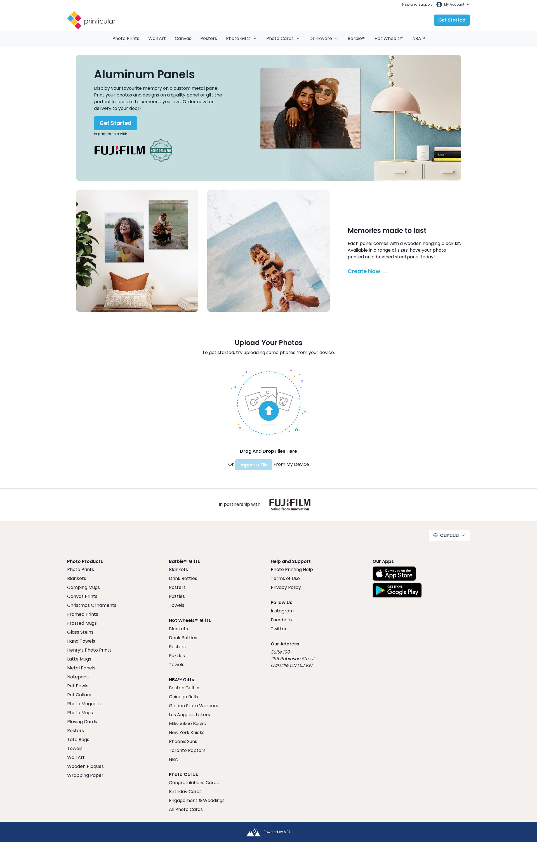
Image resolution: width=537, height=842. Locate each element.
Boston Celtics (185, 688)
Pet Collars (79, 695)
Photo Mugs (80, 712)
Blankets (76, 578)
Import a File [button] (253, 465)
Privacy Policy (286, 587)
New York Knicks (186, 732)
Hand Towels (81, 641)
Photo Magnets (84, 704)
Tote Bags (78, 739)
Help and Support (417, 4)
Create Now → (367, 271)
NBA (173, 759)
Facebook (282, 620)
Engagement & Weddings (197, 800)
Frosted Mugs (82, 623)
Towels (75, 748)
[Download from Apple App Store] (394, 573)
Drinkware (320, 38)
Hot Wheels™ (389, 38)
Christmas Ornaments (91, 605)
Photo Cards (280, 38)
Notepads (78, 677)
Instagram (282, 611)
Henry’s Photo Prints (89, 650)
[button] (268, 402)
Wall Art (157, 38)
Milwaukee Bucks (187, 723)
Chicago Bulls (183, 697)
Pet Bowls (77, 686)
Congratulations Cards (194, 782)
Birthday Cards (185, 791)
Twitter (279, 629)
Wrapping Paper (85, 775)
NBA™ (418, 38)
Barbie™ (357, 38)
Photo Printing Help (292, 569)
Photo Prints (125, 38)
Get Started (451, 20)
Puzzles (177, 596)
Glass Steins (80, 632)
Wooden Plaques (85, 766)
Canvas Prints (82, 596)
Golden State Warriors (193, 705)
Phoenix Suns (183, 741)
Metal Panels (81, 668)
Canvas (183, 38)
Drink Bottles (183, 578)
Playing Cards (82, 721)
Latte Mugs (79, 659)
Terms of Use (285, 578)
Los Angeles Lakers (189, 714)
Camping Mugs (83, 587)
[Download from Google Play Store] (397, 590)
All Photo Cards (186, 809)
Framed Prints (82, 614)
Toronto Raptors (187, 750)
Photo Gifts (238, 38)
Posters (208, 38)
